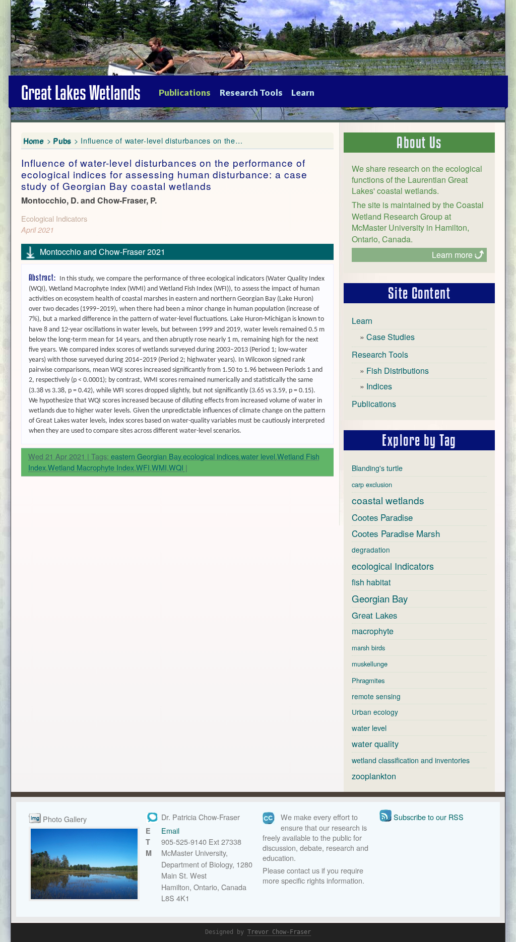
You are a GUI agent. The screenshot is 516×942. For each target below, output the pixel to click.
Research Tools (251, 92)
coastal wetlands (388, 500)
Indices (379, 386)
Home (34, 140)
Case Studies (390, 337)
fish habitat (371, 582)
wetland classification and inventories (411, 760)
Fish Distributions (397, 370)
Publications (185, 92)
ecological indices (211, 456)
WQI (176, 467)
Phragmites (368, 680)
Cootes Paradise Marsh (396, 533)
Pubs (62, 140)
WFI (143, 467)
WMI (159, 467)
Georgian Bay (380, 598)
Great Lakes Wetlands (81, 93)
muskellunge (370, 663)
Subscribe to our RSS (429, 817)
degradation (371, 550)
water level (258, 456)
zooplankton (374, 776)
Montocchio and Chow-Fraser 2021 (102, 251)
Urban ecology (375, 712)
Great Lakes (374, 615)
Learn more (452, 254)
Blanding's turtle (377, 468)
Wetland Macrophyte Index (91, 467)
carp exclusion (372, 484)
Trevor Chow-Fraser (279, 931)
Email (170, 830)
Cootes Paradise (382, 517)
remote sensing (376, 696)
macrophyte (373, 631)
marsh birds (368, 647)
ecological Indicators (393, 565)
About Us (419, 143)
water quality (375, 743)
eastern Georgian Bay (146, 456)
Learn (302, 92)
